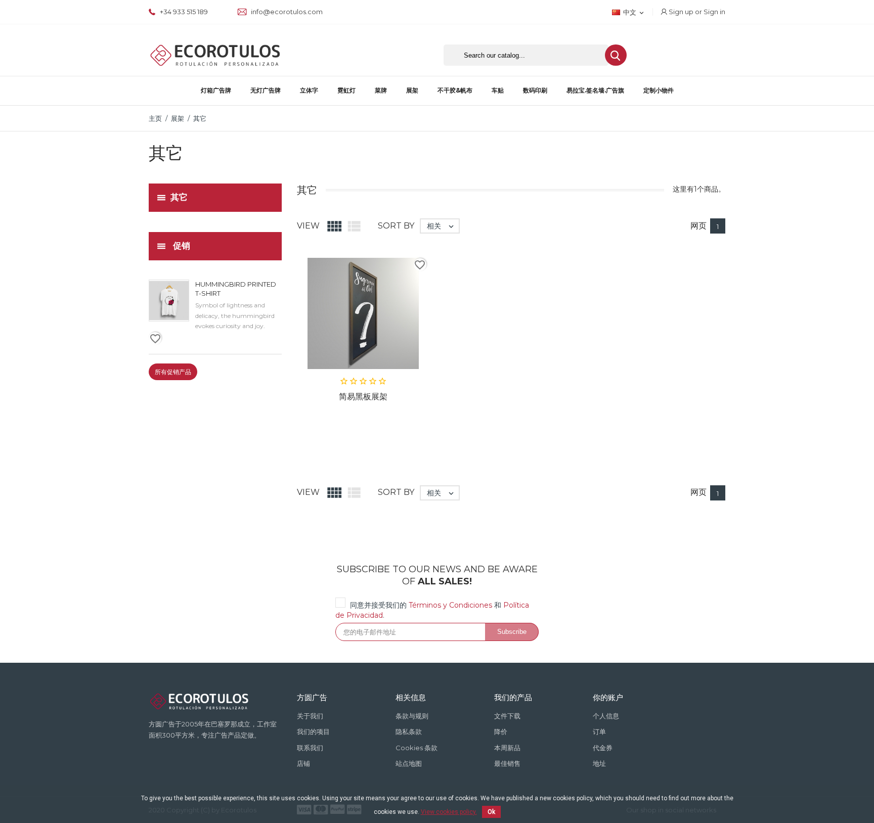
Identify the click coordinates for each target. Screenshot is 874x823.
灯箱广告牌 (216, 90)
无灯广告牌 (265, 90)
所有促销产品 (173, 372)
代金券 (603, 748)
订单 (599, 731)
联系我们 (310, 748)
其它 (179, 197)
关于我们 (310, 716)
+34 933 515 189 (183, 12)
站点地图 (409, 763)
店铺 (303, 763)
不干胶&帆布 (455, 90)
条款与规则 (412, 716)
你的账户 (608, 697)
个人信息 (606, 716)
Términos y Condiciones (450, 605)
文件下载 (507, 716)
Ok (491, 811)
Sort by (396, 226)
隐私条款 (409, 731)
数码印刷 (535, 90)
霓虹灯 (346, 90)
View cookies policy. (449, 811)
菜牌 (381, 90)
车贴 (498, 90)
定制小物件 (658, 90)
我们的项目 (313, 731)
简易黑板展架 (363, 396)
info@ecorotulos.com (286, 12)
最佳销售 (507, 763)
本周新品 (507, 748)
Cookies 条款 (417, 748)
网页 (698, 226)
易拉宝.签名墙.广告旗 (595, 90)
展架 (412, 90)
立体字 (309, 90)
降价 (500, 731)
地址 (599, 763)
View (308, 226)
